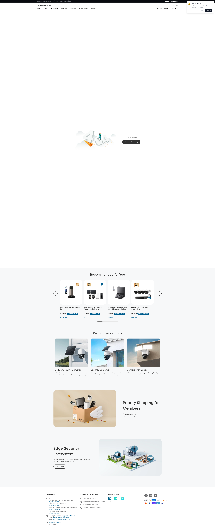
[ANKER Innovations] (171, 1)
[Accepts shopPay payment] (154, 503)
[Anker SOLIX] (46, 1)
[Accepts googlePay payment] (166, 500)
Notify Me (208, 10)
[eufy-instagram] (146, 495)
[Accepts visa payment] (162, 503)
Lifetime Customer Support (92, 507)
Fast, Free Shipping (89, 498)
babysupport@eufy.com (61, 517)
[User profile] (173, 5)
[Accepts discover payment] (162, 500)
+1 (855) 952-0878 (54, 505)
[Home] (44, 5)
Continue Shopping (131, 142)
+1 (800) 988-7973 (54, 502)
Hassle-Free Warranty (90, 504)
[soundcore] (67, 1)
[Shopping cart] (169, 5)
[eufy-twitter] (155, 495)
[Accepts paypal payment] (150, 503)
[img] (146, 500)
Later (202, 10)
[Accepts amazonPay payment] (150, 500)
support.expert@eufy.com (61, 519)
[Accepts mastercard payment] (146, 503)
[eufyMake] (59, 1)
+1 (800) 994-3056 (54, 509)
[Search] (166, 5)
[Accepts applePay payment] (158, 500)
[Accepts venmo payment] (158, 503)
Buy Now (63, 317)
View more (58, 378)
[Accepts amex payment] (154, 500)
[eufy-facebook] (150, 495)
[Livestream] (177, 5)
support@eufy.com (68, 516)
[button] (109, 499)
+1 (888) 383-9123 (54, 513)
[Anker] (39, 1)
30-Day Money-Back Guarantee (94, 501)
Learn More (129, 414)
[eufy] (53, 1)
